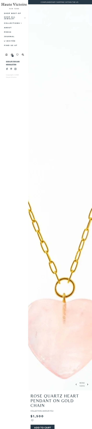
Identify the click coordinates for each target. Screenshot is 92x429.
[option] (60, 206)
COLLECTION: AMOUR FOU (42, 411)
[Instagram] (15, 68)
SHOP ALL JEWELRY (9, 18)
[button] (32, 421)
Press (8, 32)
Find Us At (10, 45)
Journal (9, 36)
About (8, 27)
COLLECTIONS (12, 23)
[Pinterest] (11, 68)
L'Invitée (10, 41)
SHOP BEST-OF (12, 13)
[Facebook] (7, 68)
